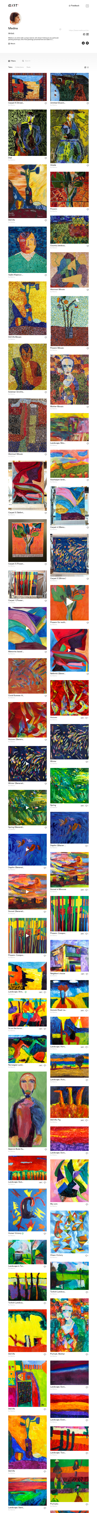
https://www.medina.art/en (79, 30)
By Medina (11, 105)
